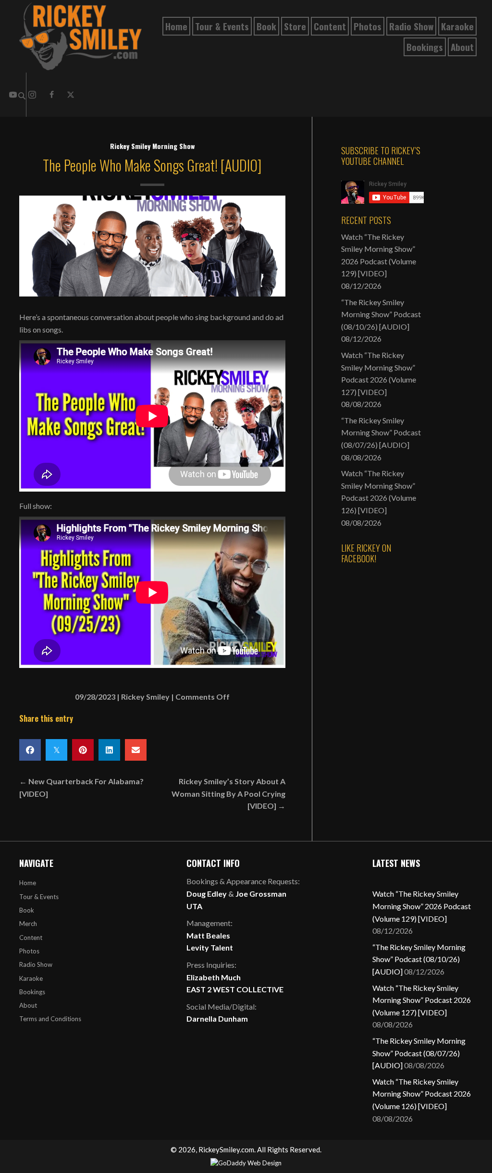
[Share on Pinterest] (83, 750)
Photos (29, 951)
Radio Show (35, 964)
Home (27, 883)
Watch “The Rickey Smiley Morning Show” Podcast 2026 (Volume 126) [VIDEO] (421, 1094)
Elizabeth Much (213, 977)
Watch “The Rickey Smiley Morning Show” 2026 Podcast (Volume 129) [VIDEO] (421, 906)
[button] (51, 94)
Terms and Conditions (50, 1019)
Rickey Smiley (145, 696)
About (28, 1005)
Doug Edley (206, 893)
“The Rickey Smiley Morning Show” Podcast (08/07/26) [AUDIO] (381, 432)
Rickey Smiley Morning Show (152, 146)
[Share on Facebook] (30, 750)
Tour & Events (39, 897)
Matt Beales (208, 935)
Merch (28, 923)
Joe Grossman (260, 893)
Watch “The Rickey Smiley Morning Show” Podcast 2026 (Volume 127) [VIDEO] (421, 1000)
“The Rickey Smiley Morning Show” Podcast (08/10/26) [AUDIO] (381, 314)
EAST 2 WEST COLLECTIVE (234, 989)
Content (30, 937)
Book (26, 910)
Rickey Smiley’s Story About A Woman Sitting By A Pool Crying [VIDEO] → (228, 793)
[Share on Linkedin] (109, 750)
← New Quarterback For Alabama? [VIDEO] (81, 787)
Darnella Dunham (217, 1018)
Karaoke (31, 978)
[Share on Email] (136, 750)
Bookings (32, 992)
